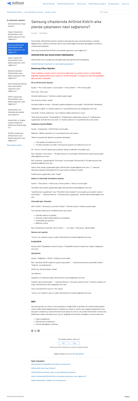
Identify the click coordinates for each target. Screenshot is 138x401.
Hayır (74, 343)
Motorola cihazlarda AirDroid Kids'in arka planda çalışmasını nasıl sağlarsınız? (16, 74)
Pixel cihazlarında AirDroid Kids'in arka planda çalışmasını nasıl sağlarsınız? (17, 87)
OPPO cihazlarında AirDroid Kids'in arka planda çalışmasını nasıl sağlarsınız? (16, 100)
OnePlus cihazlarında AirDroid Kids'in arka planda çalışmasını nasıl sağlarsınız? (16, 136)
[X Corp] (35, 331)
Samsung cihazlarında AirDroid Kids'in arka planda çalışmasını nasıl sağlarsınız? (16, 48)
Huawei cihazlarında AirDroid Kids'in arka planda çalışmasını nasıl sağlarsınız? (16, 35)
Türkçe (127, 397)
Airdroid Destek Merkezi (14, 12)
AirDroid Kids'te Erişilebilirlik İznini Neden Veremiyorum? (51, 364)
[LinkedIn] (38, 331)
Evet (63, 343)
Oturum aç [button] (125, 4)
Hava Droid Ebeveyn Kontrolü (33, 12)
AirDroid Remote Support (97, 4)
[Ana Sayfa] (15, 5)
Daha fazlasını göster (14, 145)
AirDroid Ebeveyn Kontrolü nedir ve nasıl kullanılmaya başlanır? (53, 372)
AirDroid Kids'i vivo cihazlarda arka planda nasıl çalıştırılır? (16, 112)
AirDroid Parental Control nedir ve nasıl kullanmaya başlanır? (52, 64)
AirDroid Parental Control (65, 4)
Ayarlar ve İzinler (50, 12)
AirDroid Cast (81, 4)
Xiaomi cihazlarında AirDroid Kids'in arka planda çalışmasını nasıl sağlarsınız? (16, 61)
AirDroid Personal (49, 4)
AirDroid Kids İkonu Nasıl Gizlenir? (17, 25)
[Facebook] (32, 331)
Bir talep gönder (113, 4)
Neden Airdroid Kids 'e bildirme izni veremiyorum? (48, 380)
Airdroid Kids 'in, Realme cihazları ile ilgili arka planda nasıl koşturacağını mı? (17, 124)
